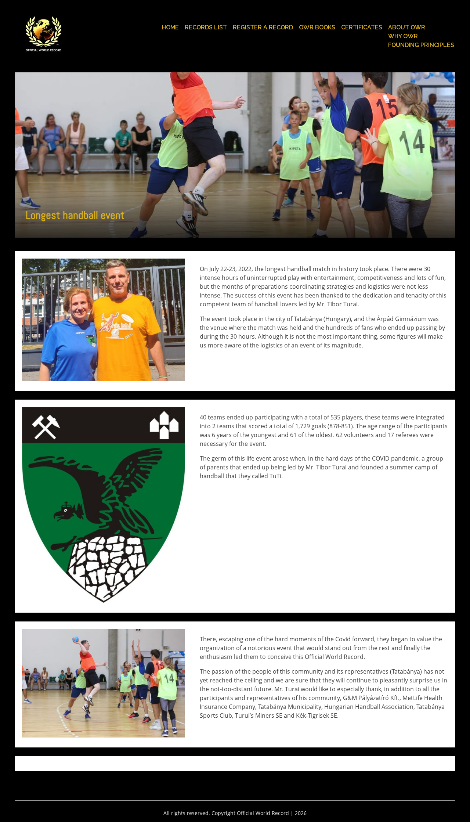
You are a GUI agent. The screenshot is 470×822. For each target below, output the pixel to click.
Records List (206, 27)
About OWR (406, 27)
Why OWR (403, 36)
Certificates (361, 27)
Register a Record (263, 27)
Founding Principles (421, 45)
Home (170, 27)
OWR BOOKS (317, 27)
